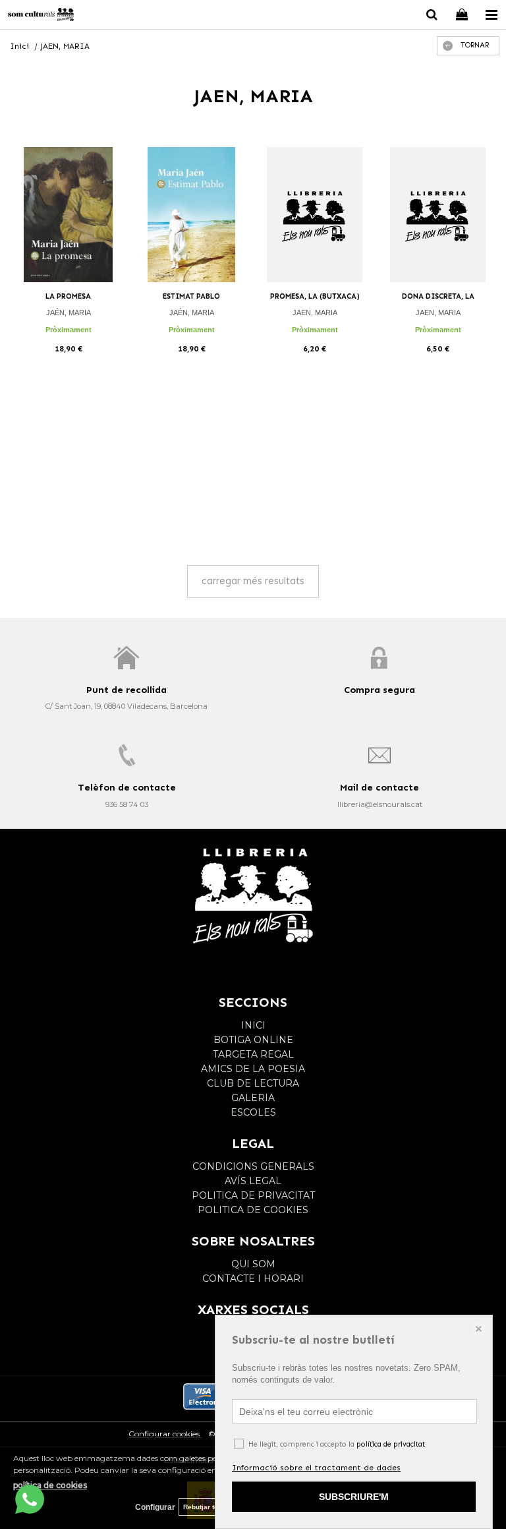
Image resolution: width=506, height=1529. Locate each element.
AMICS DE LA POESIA (253, 1069)
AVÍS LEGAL (253, 1181)
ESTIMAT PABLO (191, 296)
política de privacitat (390, 1444)
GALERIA (253, 1098)
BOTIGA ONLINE (253, 1040)
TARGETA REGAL (253, 1054)
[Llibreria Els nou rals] (40, 16)
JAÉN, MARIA (68, 312)
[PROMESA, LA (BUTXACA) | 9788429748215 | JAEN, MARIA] (314, 214)
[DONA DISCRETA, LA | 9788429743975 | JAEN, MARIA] (437, 214)
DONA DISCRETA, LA (438, 296)
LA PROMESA (68, 296)
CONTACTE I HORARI (253, 1278)
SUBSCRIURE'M (354, 1496)
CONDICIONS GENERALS (253, 1166)
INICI (253, 1025)
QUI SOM (253, 1264)
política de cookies (50, 1485)
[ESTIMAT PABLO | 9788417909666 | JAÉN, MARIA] (191, 214)
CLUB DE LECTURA (253, 1083)
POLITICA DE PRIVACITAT (253, 1195)
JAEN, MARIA (315, 312)
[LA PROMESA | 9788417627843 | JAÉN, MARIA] (68, 214)
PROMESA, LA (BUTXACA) (315, 296)
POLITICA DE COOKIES (253, 1210)
